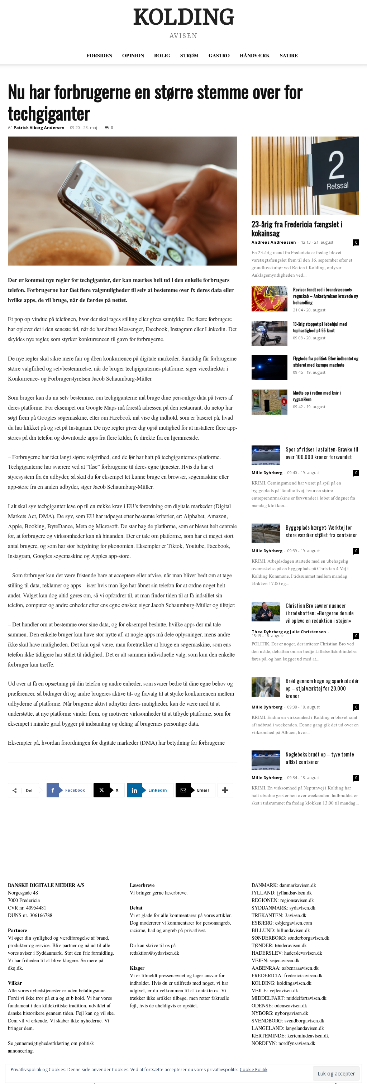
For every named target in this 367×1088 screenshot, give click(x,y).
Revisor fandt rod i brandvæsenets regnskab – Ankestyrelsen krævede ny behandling (325, 295)
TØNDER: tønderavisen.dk (279, 945)
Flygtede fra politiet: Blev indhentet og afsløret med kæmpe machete (325, 361)
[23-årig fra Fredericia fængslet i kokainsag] (305, 176)
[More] (225, 790)
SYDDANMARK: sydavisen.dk (283, 907)
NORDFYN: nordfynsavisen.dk (283, 1043)
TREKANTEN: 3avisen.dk (279, 915)
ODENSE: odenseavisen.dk (279, 1005)
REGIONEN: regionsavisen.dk (283, 900)
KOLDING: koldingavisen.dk (281, 982)
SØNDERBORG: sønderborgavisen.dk (290, 937)
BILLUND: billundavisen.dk (281, 930)
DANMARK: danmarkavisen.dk (284, 885)
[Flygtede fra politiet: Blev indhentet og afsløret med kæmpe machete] (269, 367)
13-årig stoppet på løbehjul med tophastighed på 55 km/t (320, 327)
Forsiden (99, 55)
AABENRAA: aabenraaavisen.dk (285, 967)
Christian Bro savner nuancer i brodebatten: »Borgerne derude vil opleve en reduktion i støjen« (320, 612)
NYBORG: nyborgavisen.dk (280, 1013)
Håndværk (255, 55)
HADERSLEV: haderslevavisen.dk (287, 952)
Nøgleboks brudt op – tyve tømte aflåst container (320, 757)
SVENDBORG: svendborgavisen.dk (288, 1020)
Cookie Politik (253, 1069)
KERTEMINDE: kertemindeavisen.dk (290, 1035)
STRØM (189, 55)
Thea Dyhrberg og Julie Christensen (289, 631)
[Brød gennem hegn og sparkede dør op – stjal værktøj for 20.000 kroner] (266, 687)
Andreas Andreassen (274, 242)
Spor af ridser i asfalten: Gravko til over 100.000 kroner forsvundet (322, 453)
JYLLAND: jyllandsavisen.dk (282, 892)
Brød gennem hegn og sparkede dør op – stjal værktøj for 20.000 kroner (322, 688)
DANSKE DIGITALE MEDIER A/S (46, 885)
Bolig (162, 55)
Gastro (219, 55)
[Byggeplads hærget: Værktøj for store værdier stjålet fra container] (266, 533)
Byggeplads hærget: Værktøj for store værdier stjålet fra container (321, 531)
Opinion (133, 55)
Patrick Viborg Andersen (39, 127)
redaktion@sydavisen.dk (154, 952)
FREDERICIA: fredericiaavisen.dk (287, 975)
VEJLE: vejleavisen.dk (275, 990)
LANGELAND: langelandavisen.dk (288, 1028)
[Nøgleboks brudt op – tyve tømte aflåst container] (266, 760)
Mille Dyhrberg (267, 472)
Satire (289, 55)
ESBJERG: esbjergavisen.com (282, 922)
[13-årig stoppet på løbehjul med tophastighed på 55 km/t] (269, 333)
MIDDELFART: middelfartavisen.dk (289, 997)
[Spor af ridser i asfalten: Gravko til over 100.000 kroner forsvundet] (266, 455)
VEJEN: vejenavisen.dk (276, 960)
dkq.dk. (15, 967)
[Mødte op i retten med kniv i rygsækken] (269, 402)
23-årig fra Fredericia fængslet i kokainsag (297, 228)
